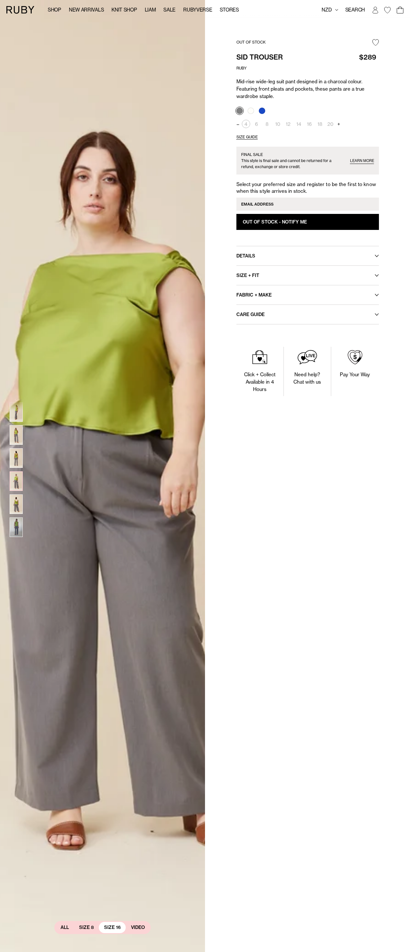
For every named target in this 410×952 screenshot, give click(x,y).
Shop (54, 10)
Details (245, 256)
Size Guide (247, 136)
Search (355, 10)
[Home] (20, 9)
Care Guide (250, 314)
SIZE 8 (86, 927)
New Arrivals (86, 10)
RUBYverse (197, 10)
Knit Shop (124, 10)
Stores (229, 10)
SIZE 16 (112, 927)
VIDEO (138, 927)
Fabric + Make (254, 295)
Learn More (362, 161)
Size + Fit (247, 275)
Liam (150, 10)
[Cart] (400, 10)
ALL (65, 927)
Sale (169, 10)
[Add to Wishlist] (376, 42)
